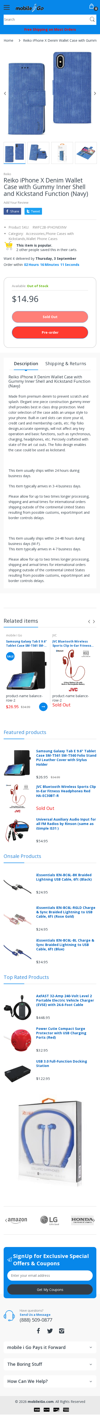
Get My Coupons (50, 1289)
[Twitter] (50, 1332)
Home (8, 40)
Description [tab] (26, 363)
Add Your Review (16, 202)
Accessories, (36, 233)
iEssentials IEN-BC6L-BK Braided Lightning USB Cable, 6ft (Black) (64, 877)
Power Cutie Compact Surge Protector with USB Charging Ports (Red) (61, 1033)
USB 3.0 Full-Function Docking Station (61, 1063)
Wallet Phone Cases (42, 238)
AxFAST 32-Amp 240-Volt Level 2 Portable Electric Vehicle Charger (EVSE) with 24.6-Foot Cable (65, 1000)
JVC (54, 635)
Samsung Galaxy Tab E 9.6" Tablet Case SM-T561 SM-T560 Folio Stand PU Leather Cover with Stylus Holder (26, 644)
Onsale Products (22, 856)
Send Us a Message (35, 1314)
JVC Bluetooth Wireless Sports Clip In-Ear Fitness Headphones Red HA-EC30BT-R (71, 644)
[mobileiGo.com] (30, 7)
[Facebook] (38, 1332)
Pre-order (50, 332)
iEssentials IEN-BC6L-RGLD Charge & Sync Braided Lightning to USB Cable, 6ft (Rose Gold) (65, 912)
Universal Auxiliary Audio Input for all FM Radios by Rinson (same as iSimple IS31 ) (66, 823)
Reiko (7, 174)
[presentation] (89, 621)
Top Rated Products (26, 977)
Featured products (25, 732)
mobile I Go (14, 635)
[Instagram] (62, 1332)
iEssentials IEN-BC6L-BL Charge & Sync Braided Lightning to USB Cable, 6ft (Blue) (65, 944)
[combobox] (50, 19)
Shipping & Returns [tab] (65, 363)
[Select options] (43, 707)
